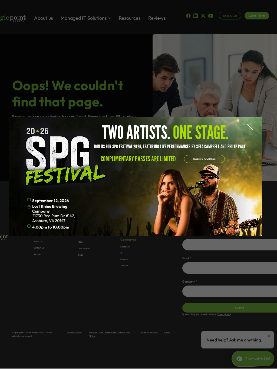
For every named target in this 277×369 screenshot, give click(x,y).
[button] (250, 127)
